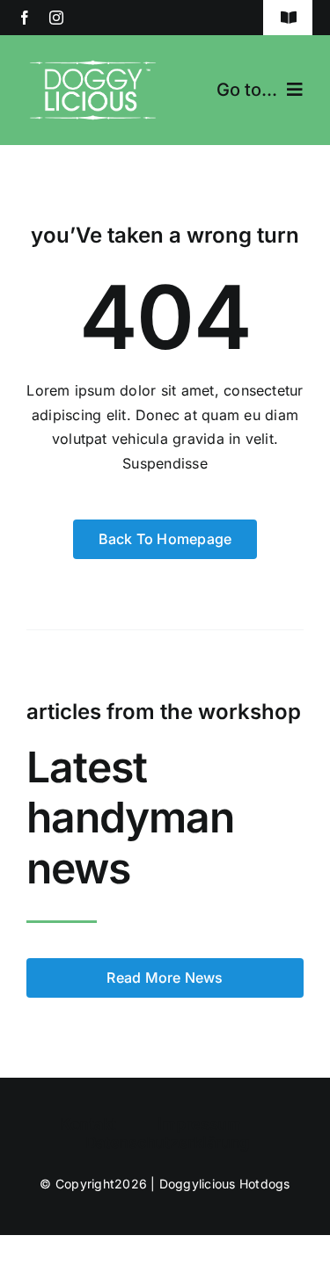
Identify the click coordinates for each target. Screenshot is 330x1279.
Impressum (199, 1124)
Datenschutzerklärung (167, 1142)
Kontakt (88, 1124)
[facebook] (25, 18)
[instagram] (56, 18)
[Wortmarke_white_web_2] (92, 60)
